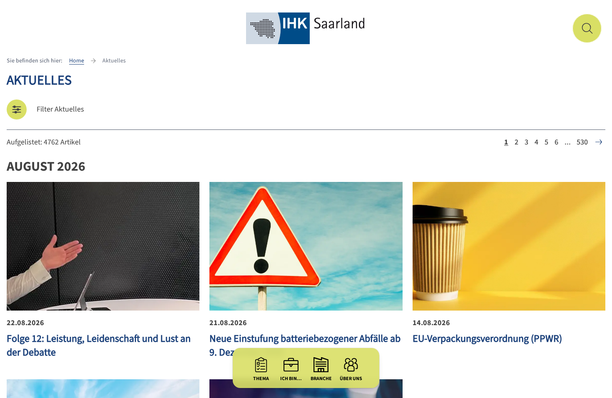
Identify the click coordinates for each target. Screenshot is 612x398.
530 (582, 142)
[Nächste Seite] (598, 142)
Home (76, 61)
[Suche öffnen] (587, 28)
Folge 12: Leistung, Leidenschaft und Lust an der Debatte (99, 345)
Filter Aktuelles (60, 109)
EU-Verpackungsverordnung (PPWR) (487, 338)
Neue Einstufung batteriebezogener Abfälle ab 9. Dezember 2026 (305, 345)
